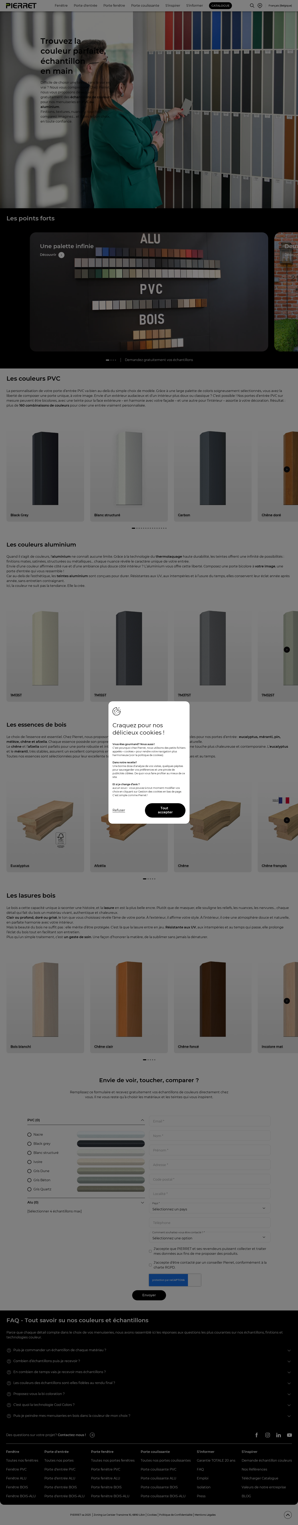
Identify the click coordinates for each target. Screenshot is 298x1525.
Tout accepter (165, 810)
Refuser (119, 810)
